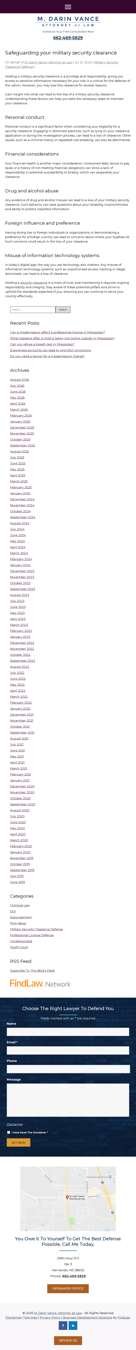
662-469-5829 (68, 37)
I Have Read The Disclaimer (30, 1132)
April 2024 (18, 547)
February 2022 (21, 703)
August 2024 (19, 523)
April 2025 (17, 475)
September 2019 (22, 870)
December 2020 (22, 786)
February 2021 (20, 774)
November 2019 (21, 858)
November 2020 (22, 792)
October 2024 (20, 511)
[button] (68, 7)
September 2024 (22, 517)
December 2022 (22, 643)
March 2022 (19, 697)
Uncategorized (21, 941)
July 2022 (17, 673)
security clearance (33, 283)
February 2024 (21, 559)
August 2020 (19, 810)
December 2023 (22, 571)
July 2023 (17, 601)
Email (12, 1042)
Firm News (18, 923)
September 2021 (22, 732)
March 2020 (19, 840)
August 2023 (19, 595)
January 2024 (20, 565)
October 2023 (20, 583)
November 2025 (22, 433)
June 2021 (17, 750)
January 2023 (20, 637)
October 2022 (20, 655)
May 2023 (17, 613)
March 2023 (19, 625)
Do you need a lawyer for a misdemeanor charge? (47, 356)
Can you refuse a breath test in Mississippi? (42, 344)
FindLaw (124, 1317)
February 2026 (21, 415)
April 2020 (18, 834)
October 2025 (20, 439)
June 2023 (18, 607)
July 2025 (17, 457)
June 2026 (18, 392)
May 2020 (17, 828)
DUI (13, 911)
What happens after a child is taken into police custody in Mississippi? (62, 338)
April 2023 (17, 619)
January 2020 (20, 852)
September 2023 (22, 589)
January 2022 (20, 709)
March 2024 (19, 553)
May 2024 (17, 541)
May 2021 (17, 756)
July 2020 (17, 816)
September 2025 (22, 445)
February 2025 (21, 487)
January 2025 (20, 493)
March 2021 (18, 768)
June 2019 (17, 882)
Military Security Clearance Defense (36, 929)
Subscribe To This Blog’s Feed (32, 971)
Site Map (30, 1317)
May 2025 (17, 469)
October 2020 (20, 798)
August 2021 (19, 738)
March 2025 (19, 481)
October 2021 (20, 726)
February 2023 (21, 631)
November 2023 (22, 577)
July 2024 (17, 529)
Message (14, 1079)
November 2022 (22, 649)
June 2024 (18, 535)
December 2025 (22, 427)
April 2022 (17, 691)
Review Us (68, 1340)
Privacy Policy (50, 1317)
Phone (12, 1061)
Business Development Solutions (87, 1317)
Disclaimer (15, 1124)
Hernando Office (68, 1288)
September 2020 (22, 804)
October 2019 (20, 864)
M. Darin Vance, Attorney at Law (48, 62)
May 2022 (17, 685)
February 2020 (21, 846)
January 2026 (20, 421)
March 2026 (19, 410)
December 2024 (22, 499)
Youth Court (19, 947)
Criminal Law (20, 905)
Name (11, 1024)
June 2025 (18, 463)
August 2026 (19, 380)
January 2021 (20, 780)
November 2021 (21, 721)
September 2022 (22, 661)
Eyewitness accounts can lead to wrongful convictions (50, 350)
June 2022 (18, 679)
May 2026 (17, 398)
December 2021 (22, 715)
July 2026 (17, 386)
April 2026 (17, 404)
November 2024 (22, 505)
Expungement (21, 917)
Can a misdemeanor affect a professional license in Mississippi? (57, 332)
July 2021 (17, 744)
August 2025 (19, 451)
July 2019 (17, 876)
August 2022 (19, 667)
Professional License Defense (32, 935)
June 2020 (18, 822)
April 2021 (17, 762)
